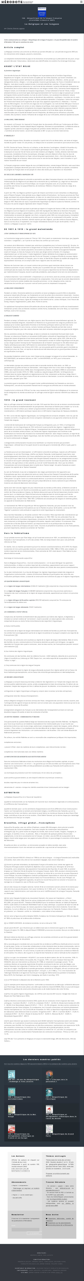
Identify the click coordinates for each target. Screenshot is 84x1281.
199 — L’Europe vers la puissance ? (57, 1080)
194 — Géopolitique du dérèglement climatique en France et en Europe (21, 1136)
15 (16, 646)
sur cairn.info (59, 1195)
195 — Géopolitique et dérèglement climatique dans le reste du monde (61, 1116)
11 (60, 490)
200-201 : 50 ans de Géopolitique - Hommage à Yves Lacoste (23, 1080)
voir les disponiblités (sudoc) (57, 1199)
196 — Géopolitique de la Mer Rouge (22, 1115)
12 (14, 499)
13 (47, 586)
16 (14, 831)
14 (16, 635)
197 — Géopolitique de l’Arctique (56, 1098)
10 (56, 463)
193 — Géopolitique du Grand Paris (60, 1135)
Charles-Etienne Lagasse (16, 28)
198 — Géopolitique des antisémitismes (19, 1098)
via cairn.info (17, 1198)
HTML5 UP (59, 1272)
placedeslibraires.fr (53, 1190)
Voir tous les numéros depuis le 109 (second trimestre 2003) (25, 1064)
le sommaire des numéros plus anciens (63, 1064)
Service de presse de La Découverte (60, 1225)
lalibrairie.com (65, 1188)
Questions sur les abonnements (59, 1223)
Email (13, 1225)
